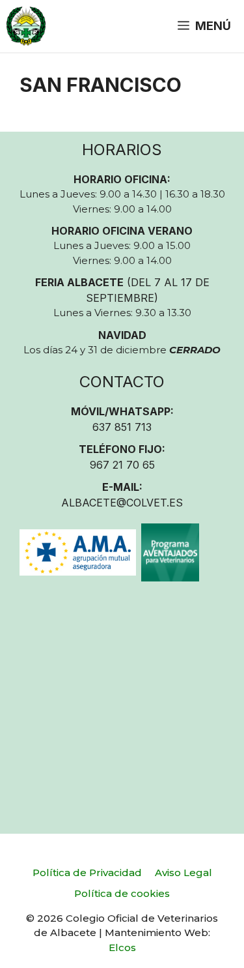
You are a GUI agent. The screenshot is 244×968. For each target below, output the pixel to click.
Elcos (122, 947)
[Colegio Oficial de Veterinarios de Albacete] (26, 26)
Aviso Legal (183, 872)
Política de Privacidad (87, 872)
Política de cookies (122, 893)
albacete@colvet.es (122, 502)
